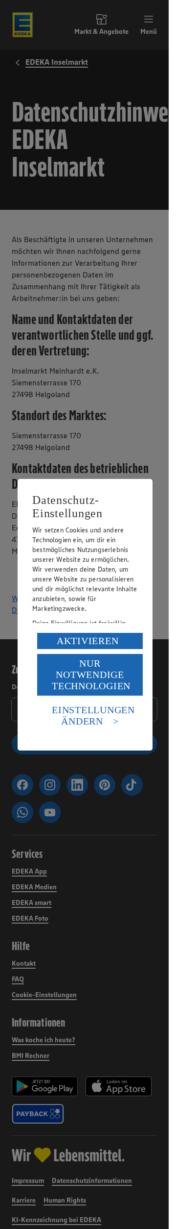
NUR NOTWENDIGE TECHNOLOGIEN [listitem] (91, 674)
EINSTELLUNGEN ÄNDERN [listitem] (93, 715)
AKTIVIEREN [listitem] (88, 640)
